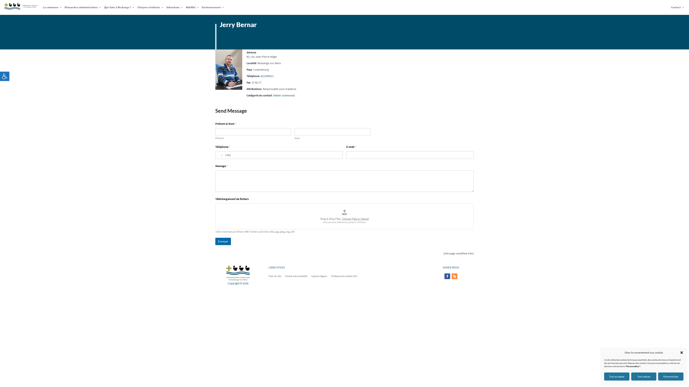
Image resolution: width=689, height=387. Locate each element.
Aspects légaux (319, 275)
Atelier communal (284, 95)
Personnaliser (670, 376)
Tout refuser (643, 376)
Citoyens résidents (148, 7)
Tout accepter (616, 376)
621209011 (267, 76)
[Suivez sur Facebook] (447, 276)
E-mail (351, 147)
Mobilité (191, 7)
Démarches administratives (81, 7)
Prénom (219, 138)
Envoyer (223, 241)
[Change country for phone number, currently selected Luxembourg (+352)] (219, 155)
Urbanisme (173, 7)
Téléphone (222, 147)
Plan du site (275, 275)
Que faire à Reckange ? (117, 7)
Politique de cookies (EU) (344, 275)
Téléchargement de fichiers (232, 199)
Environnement (211, 7)
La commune (50, 7)
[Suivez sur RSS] (454, 276)
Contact (676, 7)
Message (221, 166)
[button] (4, 76)
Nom (297, 138)
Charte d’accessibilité (296, 275)
